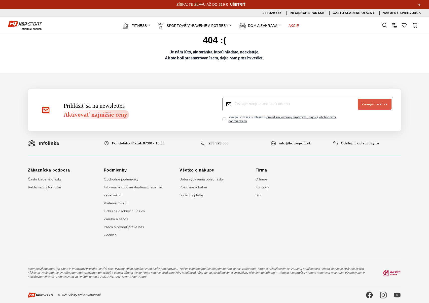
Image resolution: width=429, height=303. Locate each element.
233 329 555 (218, 143)
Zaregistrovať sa (375, 104)
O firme (261, 179)
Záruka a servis (116, 219)
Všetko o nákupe (196, 170)
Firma (261, 170)
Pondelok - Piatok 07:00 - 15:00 (138, 143)
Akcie (293, 26)
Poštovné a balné (193, 187)
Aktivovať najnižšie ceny (95, 114)
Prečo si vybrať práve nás (124, 227)
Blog (258, 195)
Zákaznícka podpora (49, 170)
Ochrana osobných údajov (124, 211)
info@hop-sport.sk (295, 143)
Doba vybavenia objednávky (201, 179)
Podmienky (115, 170)
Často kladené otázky (45, 179)
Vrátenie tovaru (116, 203)
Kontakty (262, 187)
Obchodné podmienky (121, 179)
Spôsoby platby (191, 195)
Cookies (110, 235)
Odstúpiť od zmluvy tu (360, 143)
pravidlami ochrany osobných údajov (291, 117)
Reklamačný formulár (44, 187)
